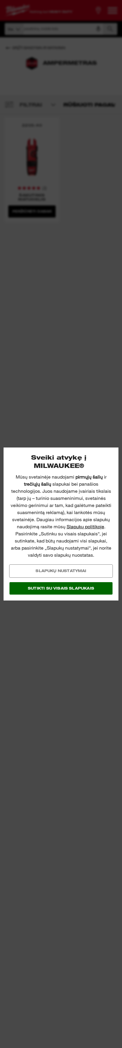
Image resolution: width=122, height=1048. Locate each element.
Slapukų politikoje (85, 526)
